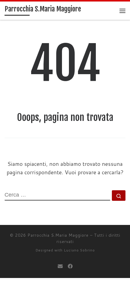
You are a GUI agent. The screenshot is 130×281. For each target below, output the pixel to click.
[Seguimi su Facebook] (70, 266)
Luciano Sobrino (79, 250)
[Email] (60, 266)
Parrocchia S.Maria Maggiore (58, 235)
